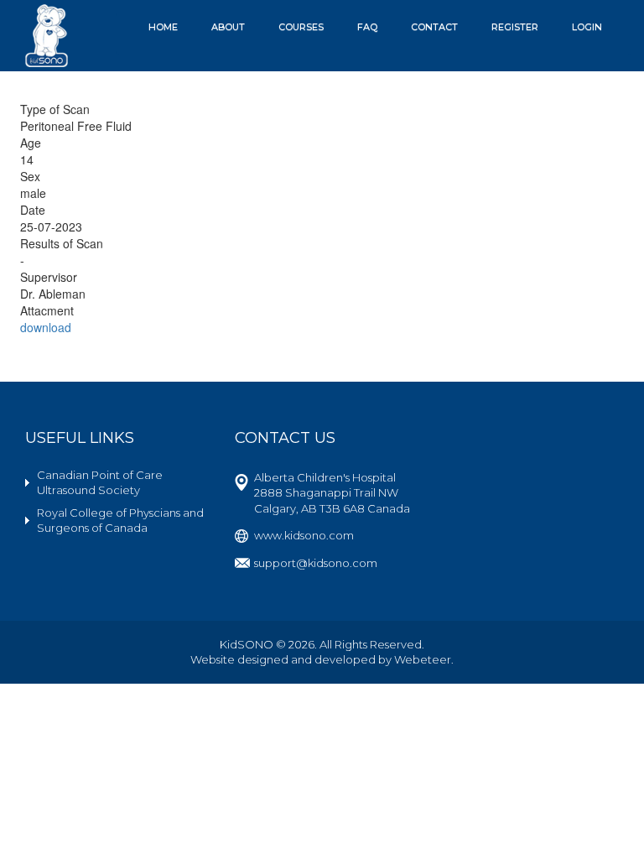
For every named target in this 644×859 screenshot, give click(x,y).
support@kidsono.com (315, 563)
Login (587, 27)
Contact (434, 27)
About (228, 27)
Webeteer (422, 659)
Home (163, 27)
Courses (301, 27)
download (45, 327)
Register (514, 27)
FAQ (367, 27)
